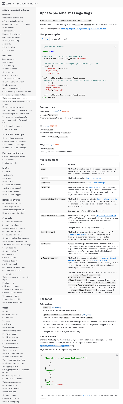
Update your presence (11, 382)
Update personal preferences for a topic (16, 278)
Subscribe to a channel (11, 225)
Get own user (7, 317)
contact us (86, 395)
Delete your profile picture (13, 363)
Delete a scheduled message (14, 147)
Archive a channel (9, 264)
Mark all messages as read (13, 107)
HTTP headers (8, 27)
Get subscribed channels (12, 222)
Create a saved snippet (11, 188)
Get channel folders (10, 296)
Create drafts (7, 175)
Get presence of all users (12, 378)
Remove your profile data (13, 356)
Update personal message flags (15, 98)
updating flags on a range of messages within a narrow (83, 28)
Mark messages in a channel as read (17, 110)
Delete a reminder (9, 163)
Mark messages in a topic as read (15, 113)
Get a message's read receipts (14, 117)
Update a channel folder (12, 302)
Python (45, 39)
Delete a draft (8, 181)
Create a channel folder (12, 292)
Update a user (8, 327)
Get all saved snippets (11, 184)
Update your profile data (12, 353)
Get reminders (8, 159)
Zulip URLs (6, 44)
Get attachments (9, 385)
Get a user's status (10, 343)
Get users (6, 321)
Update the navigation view (13, 209)
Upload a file (7, 62)
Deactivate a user (9, 334)
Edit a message (8, 65)
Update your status (10, 347)
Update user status (10, 350)
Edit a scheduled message (13, 144)
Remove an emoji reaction (13, 82)
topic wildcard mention (106, 215)
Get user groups (9, 395)
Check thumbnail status (12, 126)
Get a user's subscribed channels (15, 238)
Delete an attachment (11, 388)
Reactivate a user (9, 340)
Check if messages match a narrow (16, 91)
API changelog (8, 50)
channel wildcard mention (107, 199)
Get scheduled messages (12, 138)
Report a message (9, 129)
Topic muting (8, 274)
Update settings (9, 391)
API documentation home (15, 10)
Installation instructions (12, 18)
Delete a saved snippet (11, 194)
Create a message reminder (13, 156)
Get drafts (6, 171)
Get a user (6, 311)
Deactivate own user (10, 337)
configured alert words (77, 234)
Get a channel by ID (10, 251)
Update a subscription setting (14, 241)
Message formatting (10, 40)
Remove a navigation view (13, 213)
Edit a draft (7, 178)
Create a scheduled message (14, 141)
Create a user (7, 324)
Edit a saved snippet (10, 191)
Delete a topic (8, 283)
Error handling (8, 31)
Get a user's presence (11, 375)
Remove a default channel (13, 289)
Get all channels (9, 248)
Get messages (8, 72)
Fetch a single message (12, 88)
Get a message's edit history (14, 95)
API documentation (27, 3)
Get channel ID (8, 254)
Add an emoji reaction (11, 78)
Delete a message (9, 69)
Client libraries (8, 47)
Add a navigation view (11, 206)
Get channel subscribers (12, 235)
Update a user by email (11, 330)
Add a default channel (11, 286)
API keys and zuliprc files (12, 21)
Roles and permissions (11, 34)
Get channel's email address (14, 267)
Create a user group (10, 398)
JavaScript (56, 39)
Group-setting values (11, 37)
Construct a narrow (10, 75)
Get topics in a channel (11, 270)
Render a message (9, 85)
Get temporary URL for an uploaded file (17, 121)
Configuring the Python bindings (16, 24)
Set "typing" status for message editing (15, 370)
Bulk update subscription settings (16, 244)
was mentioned (95, 187)
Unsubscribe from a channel (13, 228)
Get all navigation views (12, 203)
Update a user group (10, 401)
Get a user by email (10, 314)
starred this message (94, 178)
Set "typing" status (10, 366)
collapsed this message (95, 182)
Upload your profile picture (13, 360)
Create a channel (9, 257)
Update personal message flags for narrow (16, 102)
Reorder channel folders (12, 299)
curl (65, 39)
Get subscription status (12, 231)
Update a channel (9, 261)
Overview (6, 14)
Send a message (8, 59)
